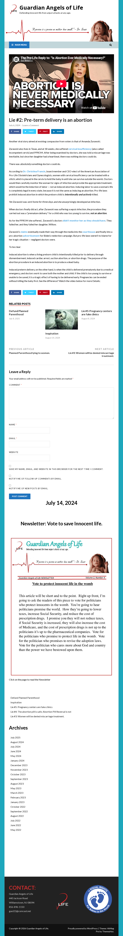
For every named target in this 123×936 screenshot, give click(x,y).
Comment (15, 385)
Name (13, 424)
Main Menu (21, 45)
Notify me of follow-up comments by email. (35, 479)
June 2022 (15, 825)
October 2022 (17, 806)
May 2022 (15, 829)
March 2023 (16, 792)
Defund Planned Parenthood (18, 312)
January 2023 (17, 802)
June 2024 (15, 751)
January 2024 (17, 760)
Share (16, 131)
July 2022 (15, 820)
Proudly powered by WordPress (83, 928)
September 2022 (19, 811)
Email (13, 438)
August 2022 (17, 815)
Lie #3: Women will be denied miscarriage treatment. (37, 716)
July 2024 (15, 746)
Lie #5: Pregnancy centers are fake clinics (96, 312)
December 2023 (18, 765)
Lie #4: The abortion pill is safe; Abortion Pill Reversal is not (40, 711)
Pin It (45, 131)
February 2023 (18, 797)
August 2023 (17, 783)
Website (13, 452)
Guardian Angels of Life (51, 7)
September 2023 (19, 779)
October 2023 (17, 774)
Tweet (31, 131)
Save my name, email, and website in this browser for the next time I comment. (56, 469)
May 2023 (15, 788)
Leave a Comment (30, 125)
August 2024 (17, 742)
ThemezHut (108, 931)
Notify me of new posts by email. (28, 488)
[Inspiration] (61, 330)
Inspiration (51, 333)
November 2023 (19, 769)
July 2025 (15, 737)
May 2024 (15, 755)
